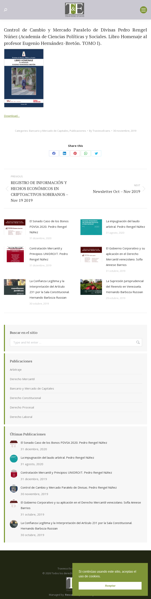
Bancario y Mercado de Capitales (48, 130)
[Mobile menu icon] (143, 9)
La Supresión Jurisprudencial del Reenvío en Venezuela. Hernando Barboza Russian (125, 286)
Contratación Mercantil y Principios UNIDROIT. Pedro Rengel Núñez (48, 253)
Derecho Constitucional (25, 398)
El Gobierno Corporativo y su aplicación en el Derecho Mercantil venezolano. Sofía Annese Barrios (125, 256)
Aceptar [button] (110, 585)
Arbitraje (16, 369)
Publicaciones (78, 130)
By (99, 130)
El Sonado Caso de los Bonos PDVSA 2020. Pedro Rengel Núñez (49, 226)
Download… (12, 116)
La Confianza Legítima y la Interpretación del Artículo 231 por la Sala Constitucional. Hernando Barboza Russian (49, 289)
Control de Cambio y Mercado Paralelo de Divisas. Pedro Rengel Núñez (69, 487)
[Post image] (15, 227)
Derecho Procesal (22, 407)
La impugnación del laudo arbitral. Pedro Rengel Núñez (125, 224)
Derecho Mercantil (22, 379)
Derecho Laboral (21, 417)
